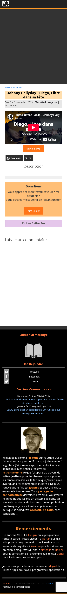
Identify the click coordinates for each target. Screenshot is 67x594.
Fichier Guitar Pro (33, 223)
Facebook (34, 376)
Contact (51, 583)
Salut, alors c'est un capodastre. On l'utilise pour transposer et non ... (33, 411)
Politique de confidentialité (16, 586)
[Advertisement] (33, 47)
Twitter (34, 381)
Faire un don (33, 210)
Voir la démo (33, 148)
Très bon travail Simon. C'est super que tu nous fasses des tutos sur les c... (33, 401)
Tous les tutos (13, 87)
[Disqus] (33, 284)
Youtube (34, 371)
